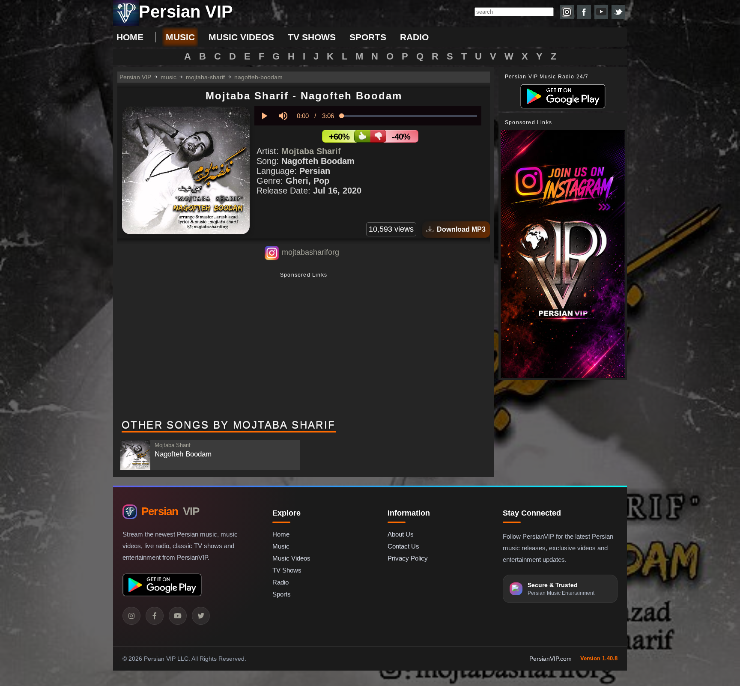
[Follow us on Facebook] (584, 12)
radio (414, 37)
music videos (241, 37)
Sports (281, 594)
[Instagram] (131, 616)
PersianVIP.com (550, 658)
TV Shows (286, 570)
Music (280, 546)
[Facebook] (155, 616)
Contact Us (403, 546)
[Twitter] (201, 616)
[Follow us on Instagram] (567, 12)
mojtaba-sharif (205, 77)
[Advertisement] (303, 346)
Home (129, 37)
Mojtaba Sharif (311, 151)
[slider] (409, 116)
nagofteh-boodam (258, 77)
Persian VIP (135, 77)
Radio (280, 582)
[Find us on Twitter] (618, 12)
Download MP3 (459, 229)
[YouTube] (178, 616)
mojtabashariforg (310, 252)
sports (367, 37)
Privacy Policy (408, 558)
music (180, 37)
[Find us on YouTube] (601, 12)
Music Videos (291, 558)
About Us (401, 534)
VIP (170, 511)
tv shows (312, 37)
